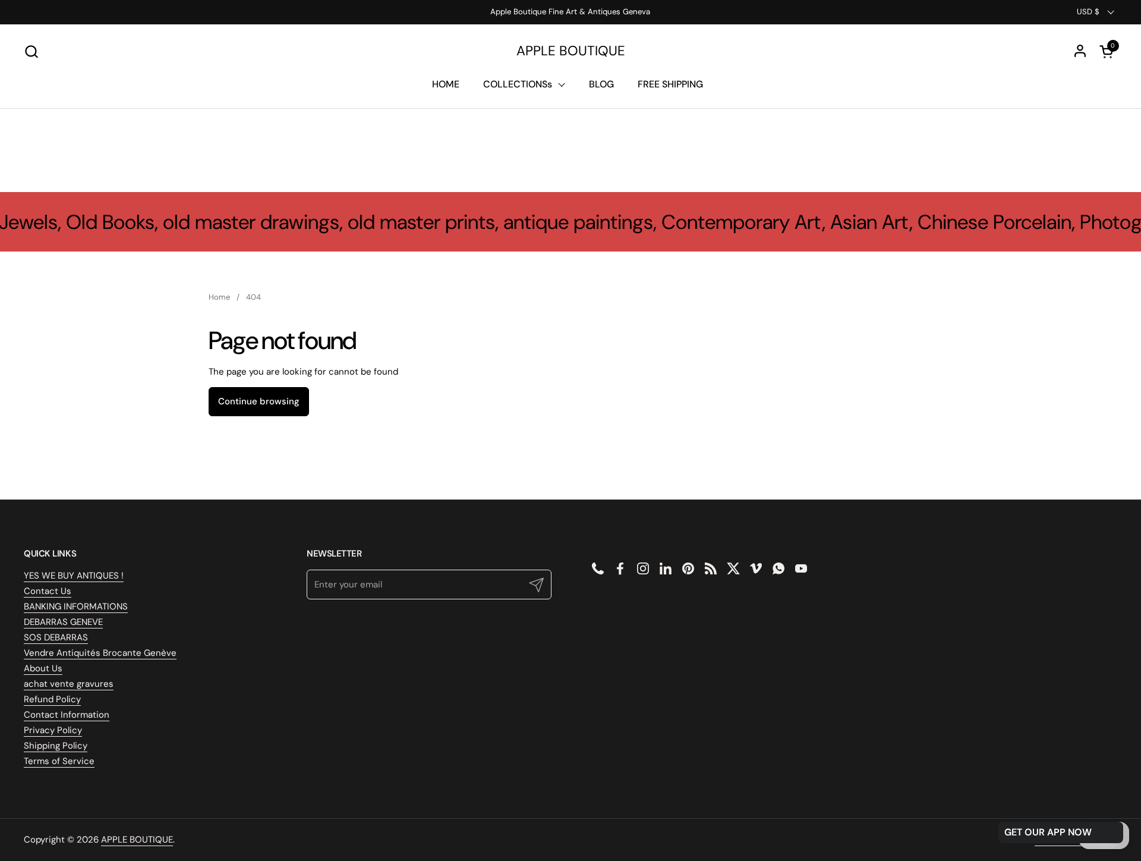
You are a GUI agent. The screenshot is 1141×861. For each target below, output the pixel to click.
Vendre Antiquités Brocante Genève (100, 653)
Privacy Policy (53, 730)
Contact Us (47, 591)
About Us (43, 668)
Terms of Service (59, 761)
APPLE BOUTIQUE (570, 51)
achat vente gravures (69, 684)
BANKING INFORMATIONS (76, 606)
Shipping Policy (55, 746)
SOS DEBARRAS (56, 637)
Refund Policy (52, 699)
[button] (31, 51)
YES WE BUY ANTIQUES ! (74, 576)
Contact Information (66, 715)
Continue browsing (259, 401)
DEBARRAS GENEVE (63, 622)
